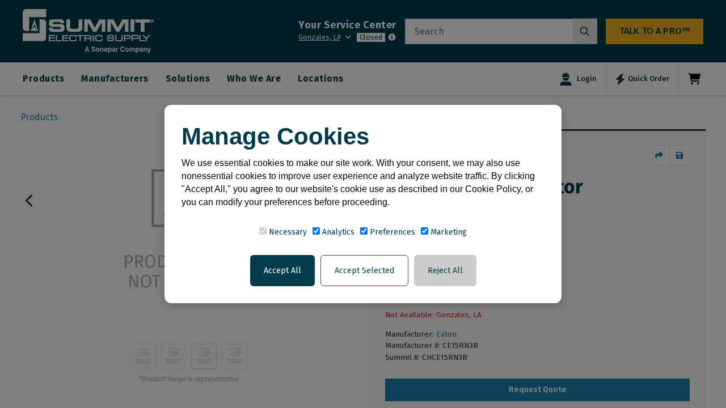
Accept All (282, 270)
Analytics (337, 232)
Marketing (447, 232)
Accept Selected (364, 270)
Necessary (287, 232)
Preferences (391, 232)
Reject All (445, 270)
